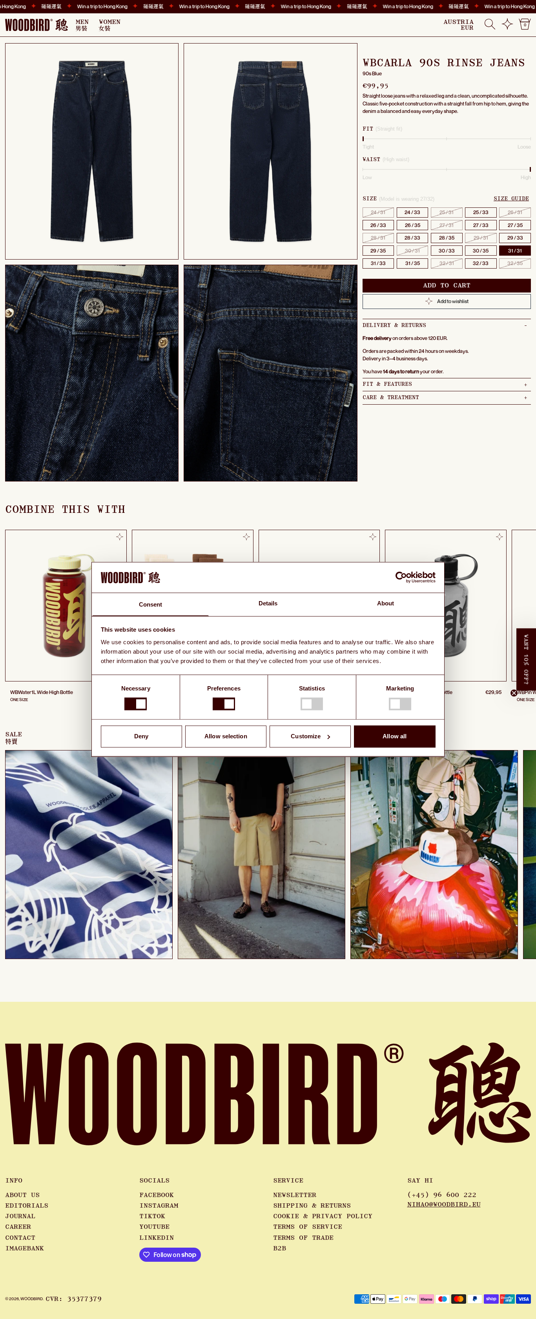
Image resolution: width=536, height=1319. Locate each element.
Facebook (156, 1195)
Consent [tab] (150, 604)
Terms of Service (307, 1227)
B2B (279, 1248)
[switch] (224, 704)
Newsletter (294, 1195)
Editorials (26, 1206)
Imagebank (24, 1248)
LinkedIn (156, 1238)
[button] (490, 24)
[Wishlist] (507, 27)
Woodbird (31, 1298)
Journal (20, 1216)
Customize (306, 736)
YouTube (154, 1227)
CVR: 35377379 (74, 1299)
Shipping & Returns (312, 1206)
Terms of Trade (303, 1238)
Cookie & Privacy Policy (322, 1216)
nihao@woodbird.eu (444, 1204)
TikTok (152, 1216)
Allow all (395, 736)
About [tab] (385, 603)
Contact (20, 1238)
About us (22, 1195)
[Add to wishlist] (120, 537)
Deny (141, 736)
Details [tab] (268, 603)
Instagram (158, 1206)
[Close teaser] (514, 693)
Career (18, 1227)
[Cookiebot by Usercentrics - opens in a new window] (401, 577)
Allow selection (225, 736)
